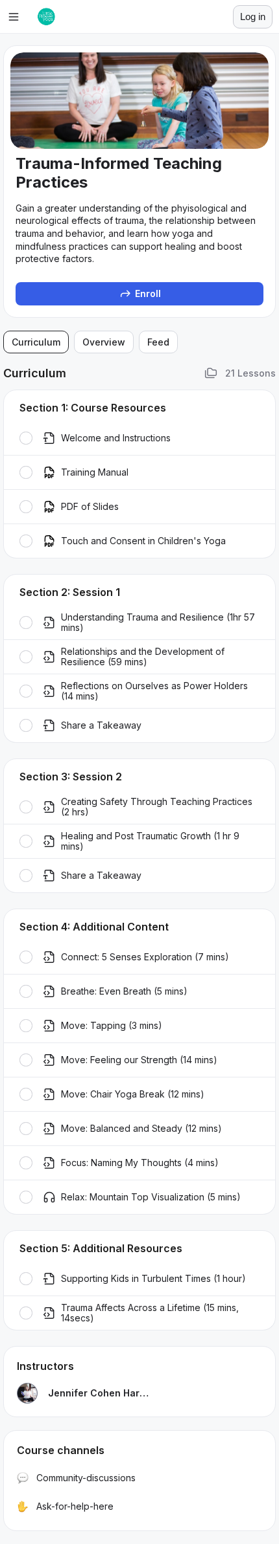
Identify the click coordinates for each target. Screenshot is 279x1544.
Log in (252, 16)
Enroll (148, 293)
